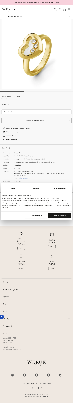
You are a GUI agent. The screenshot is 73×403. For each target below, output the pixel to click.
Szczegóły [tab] (36, 188)
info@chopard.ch (23, 178)
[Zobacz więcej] (69, 16)
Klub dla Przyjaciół (10, 289)
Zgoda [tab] (13, 188)
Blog (5, 304)
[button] (36, 54)
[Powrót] (3, 16)
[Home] (9, 10)
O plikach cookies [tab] (60, 188)
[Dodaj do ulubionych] (68, 120)
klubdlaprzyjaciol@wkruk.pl (12, 349)
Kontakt (6, 311)
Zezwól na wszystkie (59, 215)
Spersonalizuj (35, 215)
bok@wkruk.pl (7, 342)
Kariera (6, 297)
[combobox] (36, 112)
